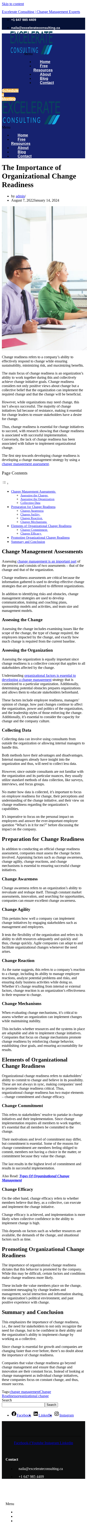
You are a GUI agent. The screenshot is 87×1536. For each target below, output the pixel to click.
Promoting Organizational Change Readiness (40, 537)
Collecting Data (30, 502)
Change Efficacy (31, 533)
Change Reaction (31, 518)
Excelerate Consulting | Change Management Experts (41, 12)
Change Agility (30, 514)
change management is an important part (46, 561)
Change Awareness (32, 510)
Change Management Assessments (33, 491)
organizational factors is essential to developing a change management (39, 677)
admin (20, 196)
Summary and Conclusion (28, 542)
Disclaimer (26, 1521)
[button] (14, 127)
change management (25, 1392)
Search (7, 1400)
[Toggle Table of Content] (5, 483)
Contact (47, 83)
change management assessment (25, 464)
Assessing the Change (34, 495)
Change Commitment (34, 529)
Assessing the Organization (37, 499)
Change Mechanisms (33, 522)
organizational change (33, 1396)
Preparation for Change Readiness (33, 507)
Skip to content (13, 4)
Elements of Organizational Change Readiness (41, 526)
